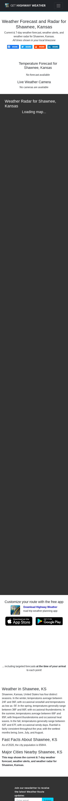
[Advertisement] (34, 645)
